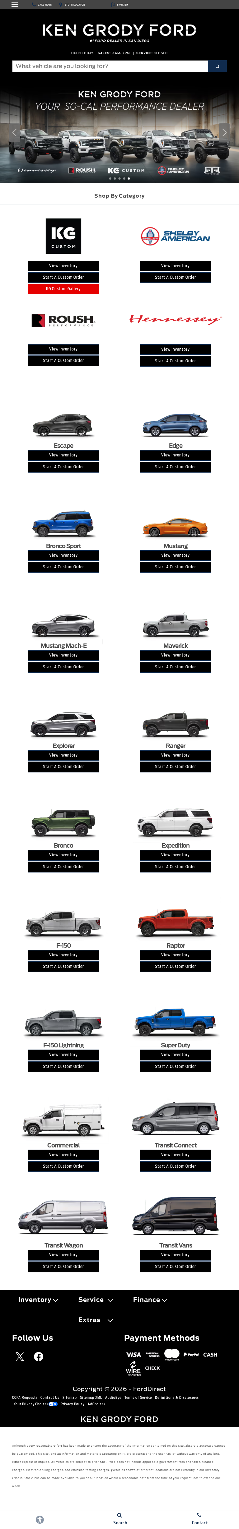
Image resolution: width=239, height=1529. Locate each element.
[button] (110, 178)
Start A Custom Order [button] (63, 277)
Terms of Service (138, 1397)
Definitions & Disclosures (177, 1397)
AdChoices (97, 1404)
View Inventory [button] (63, 265)
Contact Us (49, 1397)
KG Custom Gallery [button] (63, 288)
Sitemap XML (91, 1397)
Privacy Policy (72, 1404)
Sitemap (70, 1397)
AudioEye (113, 1397)
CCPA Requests (24, 1397)
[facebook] (38, 1356)
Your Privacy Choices (31, 1404)
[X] (20, 1356)
